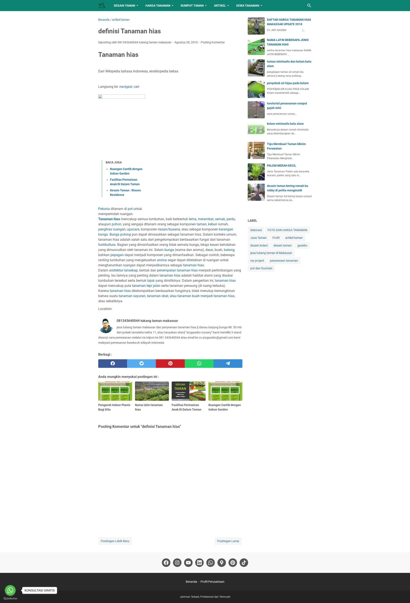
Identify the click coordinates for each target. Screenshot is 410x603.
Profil (276, 237)
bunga (169, 250)
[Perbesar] (99, 203)
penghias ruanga (111, 229)
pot (130, 209)
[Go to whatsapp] (10, 590)
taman (201, 224)
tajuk (151, 281)
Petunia (104, 209)
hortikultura (107, 245)
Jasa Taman (258, 237)
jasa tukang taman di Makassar (271, 253)
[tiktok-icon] (244, 562)
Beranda (191, 581)
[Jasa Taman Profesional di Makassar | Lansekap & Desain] (102, 5)
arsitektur (116, 270)
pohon (116, 224)
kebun (212, 224)
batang (229, 250)
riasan (162, 229)
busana (174, 229)
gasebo (302, 245)
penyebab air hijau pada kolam (288, 83)
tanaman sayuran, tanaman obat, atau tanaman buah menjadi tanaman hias (176, 296)
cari (136, 87)
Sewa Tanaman (247, 5)
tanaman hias (193, 265)
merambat (206, 219)
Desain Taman (124, 5)
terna (192, 219)
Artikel (220, 5)
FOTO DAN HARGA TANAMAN (287, 230)
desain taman (283, 245)
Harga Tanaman (157, 5)
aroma (162, 260)
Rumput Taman (192, 5)
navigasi (125, 87)
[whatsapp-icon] (210, 562)
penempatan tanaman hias (177, 270)
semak (220, 219)
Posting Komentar (213, 42)
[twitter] (141, 363)
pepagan (117, 255)
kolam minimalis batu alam (285, 123)
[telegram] (228, 363)
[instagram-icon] (177, 562)
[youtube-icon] (188, 562)
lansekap (130, 270)
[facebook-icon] (166, 562)
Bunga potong (120, 234)
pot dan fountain (261, 268)
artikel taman (294, 237)
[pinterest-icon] (232, 562)
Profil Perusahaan (212, 581)
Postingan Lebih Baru (115, 541)
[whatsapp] (199, 363)
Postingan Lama (228, 541)
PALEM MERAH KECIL (281, 165)
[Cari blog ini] (309, 5)
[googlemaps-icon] (221, 562)
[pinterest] (170, 363)
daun (209, 250)
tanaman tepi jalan (146, 286)
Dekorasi (256, 230)
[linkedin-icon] (199, 562)
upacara (133, 229)
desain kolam (259, 245)
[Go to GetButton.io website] (10, 598)
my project (257, 260)
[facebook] (112, 363)
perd (230, 219)
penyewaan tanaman (284, 260)
